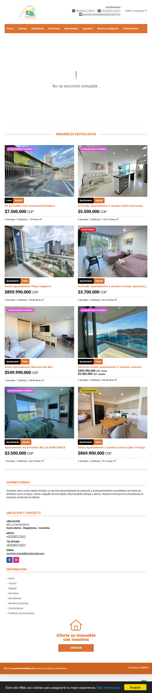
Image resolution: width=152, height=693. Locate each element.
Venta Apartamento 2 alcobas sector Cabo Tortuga (111, 447)
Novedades (71, 28)
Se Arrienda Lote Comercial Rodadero (30, 205)
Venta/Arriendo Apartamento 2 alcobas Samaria (110, 367)
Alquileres (37, 28)
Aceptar (135, 687)
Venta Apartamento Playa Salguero (28, 286)
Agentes (88, 28)
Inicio (10, 28)
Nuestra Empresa (108, 28)
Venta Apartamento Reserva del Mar (29, 367)
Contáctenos (131, 28)
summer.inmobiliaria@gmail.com (25, 553)
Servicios (54, 28)
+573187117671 (85, 10)
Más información (108, 687)
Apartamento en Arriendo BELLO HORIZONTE (35, 447)
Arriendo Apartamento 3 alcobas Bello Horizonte (110, 205)
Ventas (22, 28)
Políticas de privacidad (21, 613)
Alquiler (12, 588)
